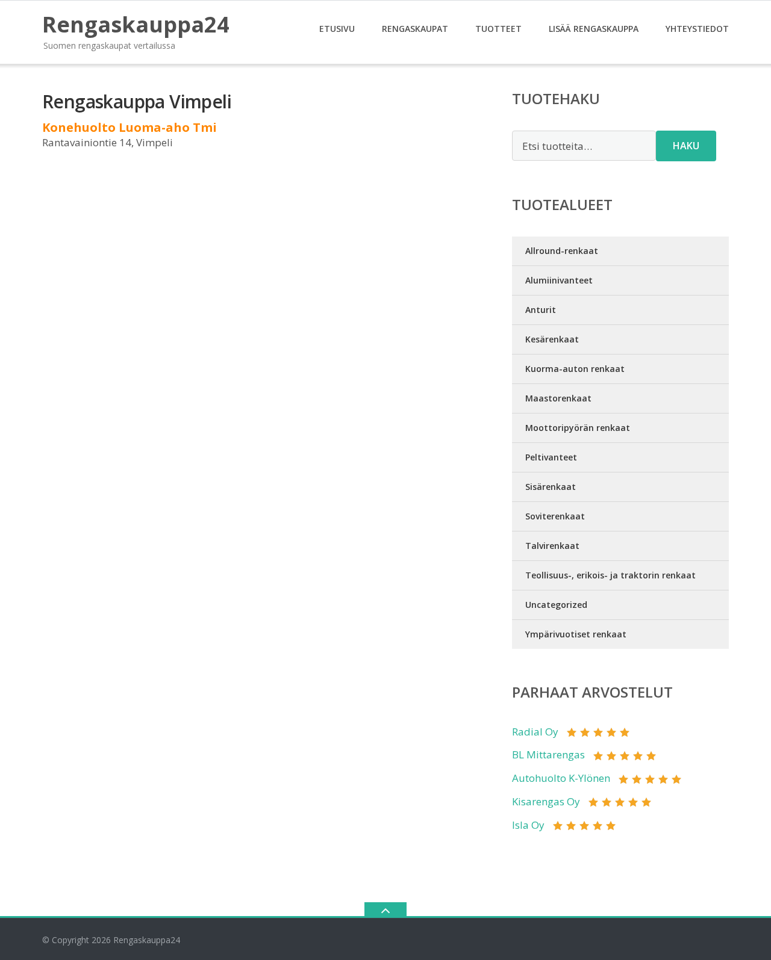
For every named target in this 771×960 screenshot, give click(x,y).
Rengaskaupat (415, 28)
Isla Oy (528, 825)
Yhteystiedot (697, 28)
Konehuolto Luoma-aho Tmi (129, 127)
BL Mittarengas (548, 754)
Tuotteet (498, 28)
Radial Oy (535, 732)
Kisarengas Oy (546, 801)
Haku (686, 145)
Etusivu (337, 28)
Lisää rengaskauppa (593, 28)
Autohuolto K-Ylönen (561, 778)
